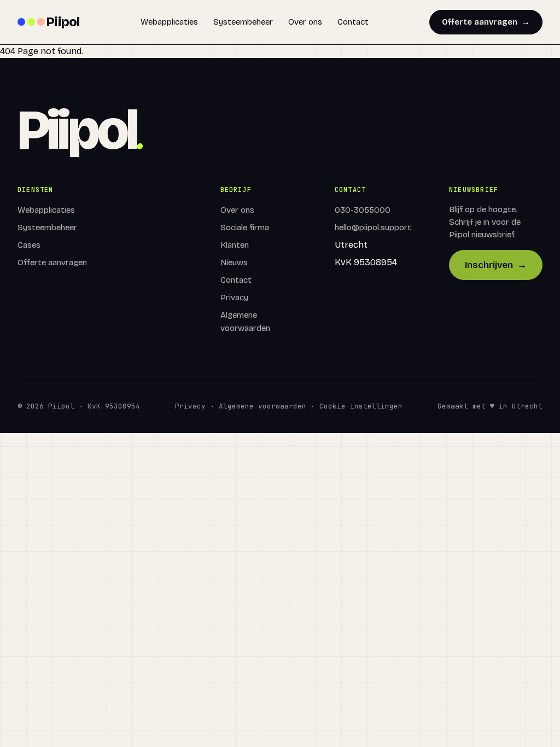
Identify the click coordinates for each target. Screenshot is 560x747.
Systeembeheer (243, 22)
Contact (353, 22)
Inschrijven (496, 265)
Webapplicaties (169, 22)
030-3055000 (362, 210)
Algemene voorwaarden (262, 406)
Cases (29, 245)
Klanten (234, 245)
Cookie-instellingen (360, 406)
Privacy (234, 297)
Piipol (63, 22)
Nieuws (234, 262)
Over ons (305, 22)
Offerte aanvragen (486, 22)
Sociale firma (244, 227)
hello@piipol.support (373, 227)
